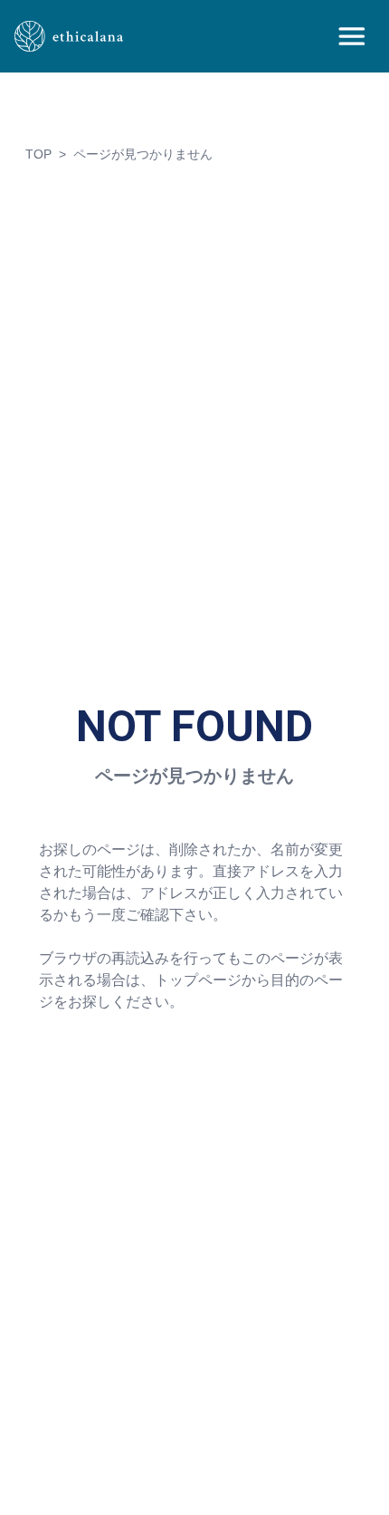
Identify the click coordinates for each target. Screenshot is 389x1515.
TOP (38, 154)
